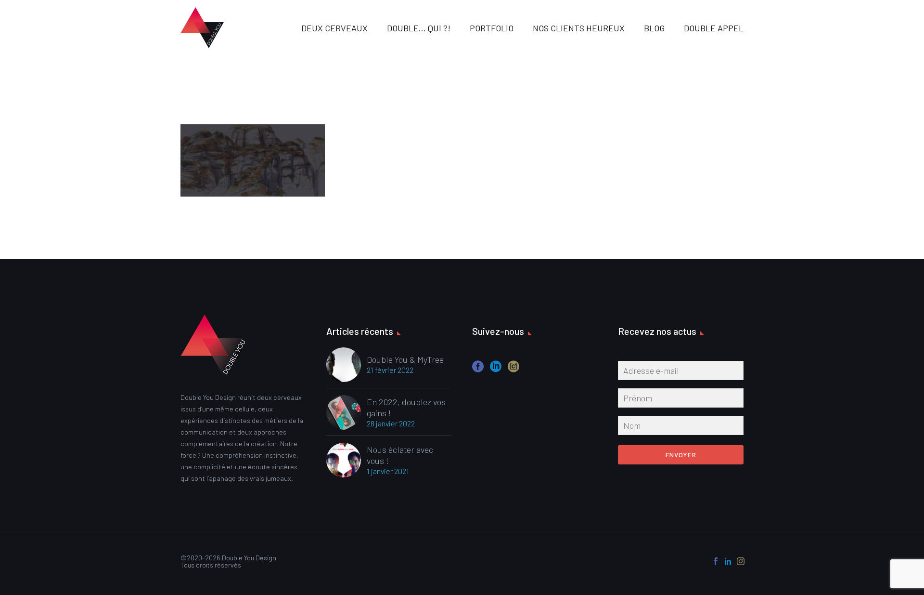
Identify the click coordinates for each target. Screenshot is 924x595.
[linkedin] (495, 370)
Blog (654, 28)
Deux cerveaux (334, 28)
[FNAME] (681, 399)
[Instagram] (740, 561)
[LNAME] (681, 427)
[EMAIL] (681, 372)
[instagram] (513, 370)
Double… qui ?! (418, 28)
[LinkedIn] (728, 561)
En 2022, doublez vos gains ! (406, 407)
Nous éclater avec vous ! (400, 455)
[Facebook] (715, 561)
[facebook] (478, 370)
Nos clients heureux (579, 28)
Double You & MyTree (405, 359)
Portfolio (491, 28)
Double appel (714, 28)
